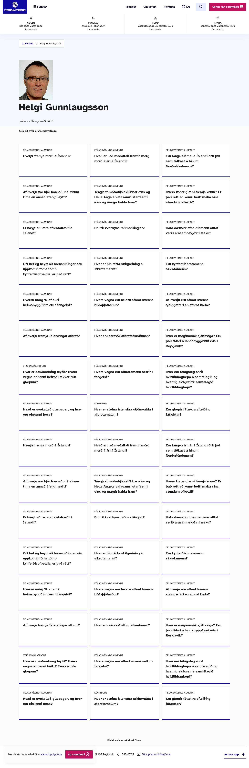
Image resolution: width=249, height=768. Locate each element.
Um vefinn (149, 6)
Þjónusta (169, 6)
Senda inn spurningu (226, 6)
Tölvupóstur (156, 754)
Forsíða (29, 43)
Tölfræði (130, 6)
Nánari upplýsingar (51, 754)
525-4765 (128, 754)
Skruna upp (231, 754)
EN (188, 6)
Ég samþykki (77, 754)
